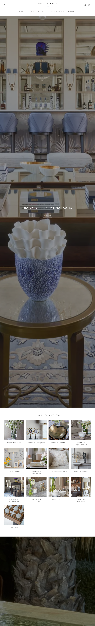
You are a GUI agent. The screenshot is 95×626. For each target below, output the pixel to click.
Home (21, 11)
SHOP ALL (47, 215)
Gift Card (42, 11)
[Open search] (4, 5)
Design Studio (57, 11)
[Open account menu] (85, 5)
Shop (31, 11)
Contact (71, 11)
